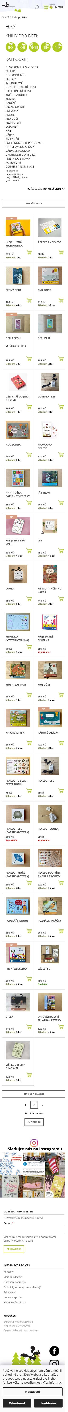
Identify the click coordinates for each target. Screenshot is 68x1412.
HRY (8, 131)
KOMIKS (10, 99)
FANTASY (11, 79)
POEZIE (10, 114)
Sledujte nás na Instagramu (35, 1149)
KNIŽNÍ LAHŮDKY (16, 95)
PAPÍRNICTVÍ (13, 162)
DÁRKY (9, 135)
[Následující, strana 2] (34, 1105)
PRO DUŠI (11, 118)
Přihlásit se (14, 1249)
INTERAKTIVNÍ (13, 83)
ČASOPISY (11, 126)
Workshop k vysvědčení (17, 1326)
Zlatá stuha (12, 170)
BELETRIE (11, 71)
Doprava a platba (13, 1297)
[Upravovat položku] (6, 173)
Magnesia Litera (15, 173)
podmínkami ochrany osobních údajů (30, 1238)
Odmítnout (17, 1403)
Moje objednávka (13, 1276)
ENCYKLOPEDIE (14, 107)
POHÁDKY (11, 110)
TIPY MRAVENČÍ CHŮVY (19, 146)
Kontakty (9, 1271)
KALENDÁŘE (12, 139)
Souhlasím (48, 1403)
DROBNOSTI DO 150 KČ (20, 154)
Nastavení (32, 1392)
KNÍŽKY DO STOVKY (17, 158)
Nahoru (36, 1122)
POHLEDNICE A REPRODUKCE (23, 142)
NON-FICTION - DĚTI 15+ (20, 87)
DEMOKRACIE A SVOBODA (21, 67)
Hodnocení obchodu (15, 1302)
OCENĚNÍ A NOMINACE (19, 166)
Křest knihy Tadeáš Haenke (19, 1322)
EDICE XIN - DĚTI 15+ (18, 91)
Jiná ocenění (13, 180)
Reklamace (9, 1292)
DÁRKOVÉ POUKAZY (17, 150)
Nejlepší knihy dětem (17, 177)
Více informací (52, 1382)
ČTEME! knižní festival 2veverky (21, 1330)
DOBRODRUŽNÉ (15, 75)
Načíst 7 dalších (34, 1093)
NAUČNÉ (10, 103)
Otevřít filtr (34, 203)
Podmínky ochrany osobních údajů (22, 1287)
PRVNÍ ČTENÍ (13, 122)
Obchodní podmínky (15, 1282)
